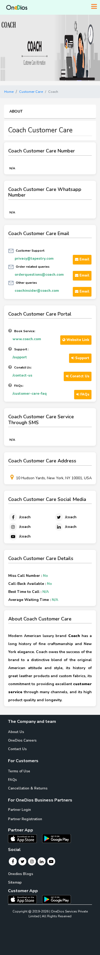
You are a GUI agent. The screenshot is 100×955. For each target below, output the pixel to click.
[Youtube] (51, 861)
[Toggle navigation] (94, 6)
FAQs (84, 394)
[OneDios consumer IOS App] (24, 899)
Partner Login (19, 809)
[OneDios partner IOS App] (24, 838)
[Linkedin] (41, 861)
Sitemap (15, 882)
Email (83, 259)
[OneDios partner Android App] (56, 838)
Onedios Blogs (20, 874)
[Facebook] (13, 861)
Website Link (77, 339)
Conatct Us (79, 376)
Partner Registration (25, 819)
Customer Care (31, 91)
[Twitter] (23, 861)
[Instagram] (32, 861)
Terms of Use (19, 771)
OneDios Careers (22, 740)
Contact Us (17, 749)
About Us (16, 732)
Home (9, 91)
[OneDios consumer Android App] (56, 899)
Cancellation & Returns (27, 788)
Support (81, 358)
